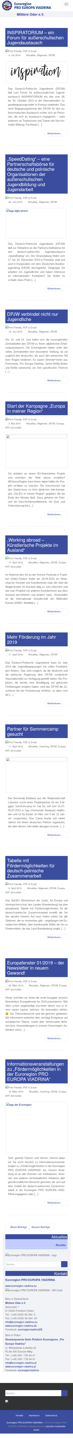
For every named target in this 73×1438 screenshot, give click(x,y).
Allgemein (42, 55)
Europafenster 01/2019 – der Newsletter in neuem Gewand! (35, 967)
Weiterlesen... (55, 133)
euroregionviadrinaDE (30, 1329)
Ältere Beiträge (18, 1227)
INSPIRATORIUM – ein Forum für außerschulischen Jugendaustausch (35, 37)
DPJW (52, 55)
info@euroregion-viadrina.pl (20, 1362)
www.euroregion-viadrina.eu (21, 1286)
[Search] (64, 1264)
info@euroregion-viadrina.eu (21, 1322)
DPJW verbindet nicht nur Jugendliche (32, 316)
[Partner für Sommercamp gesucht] (36, 775)
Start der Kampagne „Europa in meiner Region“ (36, 408)
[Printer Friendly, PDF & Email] (20, 50)
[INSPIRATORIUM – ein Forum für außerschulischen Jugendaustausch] (36, 72)
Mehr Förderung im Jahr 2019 (31, 639)
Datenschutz (51, 1415)
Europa (60, 423)
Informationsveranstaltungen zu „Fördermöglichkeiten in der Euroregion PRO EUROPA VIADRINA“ (35, 1071)
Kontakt (19, 1415)
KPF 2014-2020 (13, 427)
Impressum (34, 1415)
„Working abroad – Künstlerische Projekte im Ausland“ (32, 544)
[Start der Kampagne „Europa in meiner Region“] (36, 451)
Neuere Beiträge (41, 1227)
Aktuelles (31, 55)
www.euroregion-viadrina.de (21, 1325)
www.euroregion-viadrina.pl (20, 1366)
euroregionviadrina (28, 1370)
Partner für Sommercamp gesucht (32, 731)
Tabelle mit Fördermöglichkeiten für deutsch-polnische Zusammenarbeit (31, 868)
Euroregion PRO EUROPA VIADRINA (25, 1422)
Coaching (44, 746)
